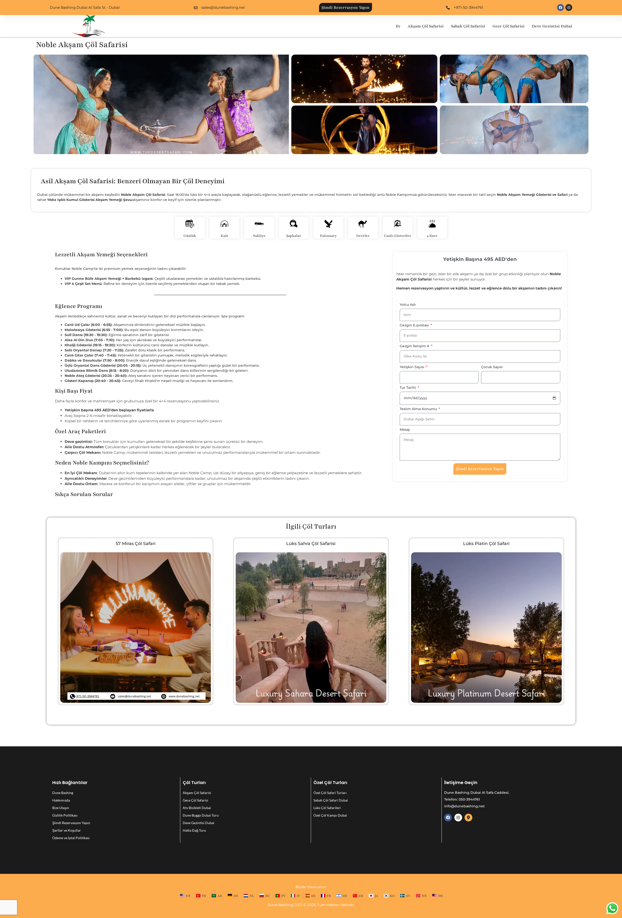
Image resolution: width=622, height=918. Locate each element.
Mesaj (405, 430)
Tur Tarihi (408, 388)
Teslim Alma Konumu (419, 409)
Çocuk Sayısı (492, 367)
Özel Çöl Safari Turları (330, 793)
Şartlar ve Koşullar (66, 830)
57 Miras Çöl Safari (311, 543)
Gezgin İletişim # (415, 346)
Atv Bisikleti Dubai (197, 808)
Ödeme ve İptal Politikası (71, 838)
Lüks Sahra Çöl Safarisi (486, 543)
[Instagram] (568, 7)
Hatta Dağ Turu (194, 830)
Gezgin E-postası (415, 325)
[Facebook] (560, 7)
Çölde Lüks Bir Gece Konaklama (135, 543)
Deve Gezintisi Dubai (552, 26)
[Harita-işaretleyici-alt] (468, 817)
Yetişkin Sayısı (412, 367)
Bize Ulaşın (60, 808)
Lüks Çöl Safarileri (327, 808)
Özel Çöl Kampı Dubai (330, 815)
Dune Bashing (62, 793)
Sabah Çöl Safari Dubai (330, 800)
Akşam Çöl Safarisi (426, 26)
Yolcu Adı (408, 305)
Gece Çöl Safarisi (508, 26)
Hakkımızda (61, 800)
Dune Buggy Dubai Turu (201, 815)
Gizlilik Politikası (65, 815)
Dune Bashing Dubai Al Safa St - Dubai (85, 7)
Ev (398, 26)
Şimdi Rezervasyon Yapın (71, 823)
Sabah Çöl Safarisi (468, 26)
